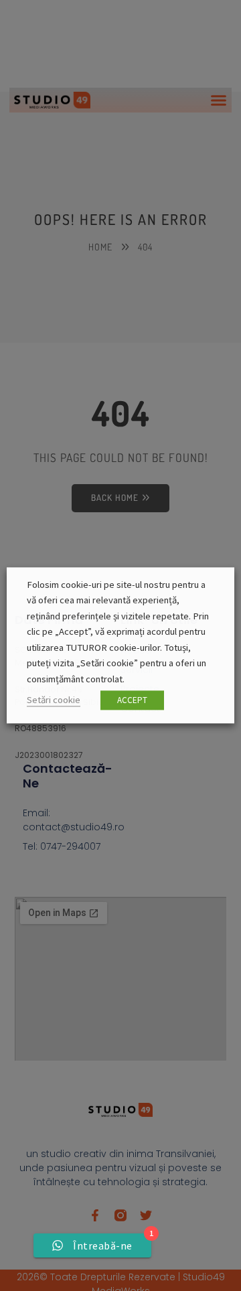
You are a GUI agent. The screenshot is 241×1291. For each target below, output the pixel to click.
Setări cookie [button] (53, 700)
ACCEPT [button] (132, 700)
